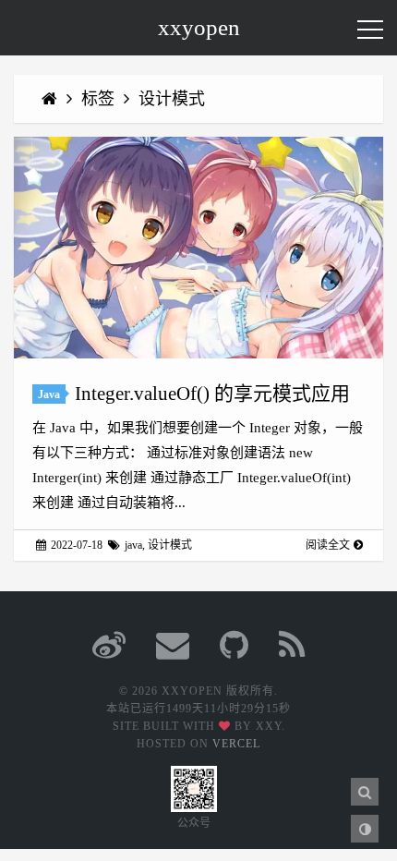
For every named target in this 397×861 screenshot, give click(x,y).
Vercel (236, 743)
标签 (100, 99)
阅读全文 (328, 545)
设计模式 (171, 99)
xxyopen (199, 27)
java (133, 545)
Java (49, 394)
